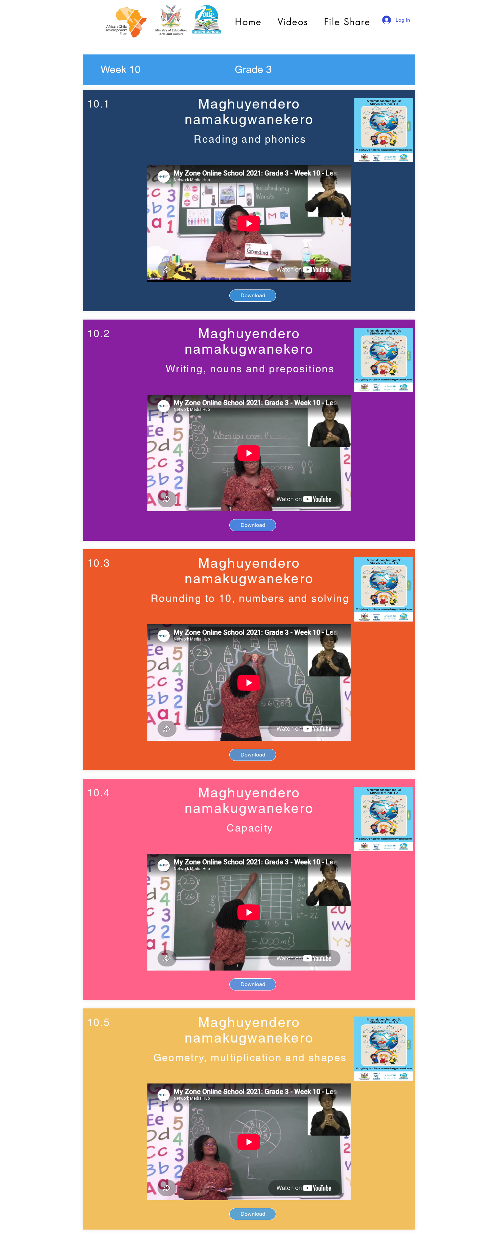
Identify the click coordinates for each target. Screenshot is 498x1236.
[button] (120, 70)
